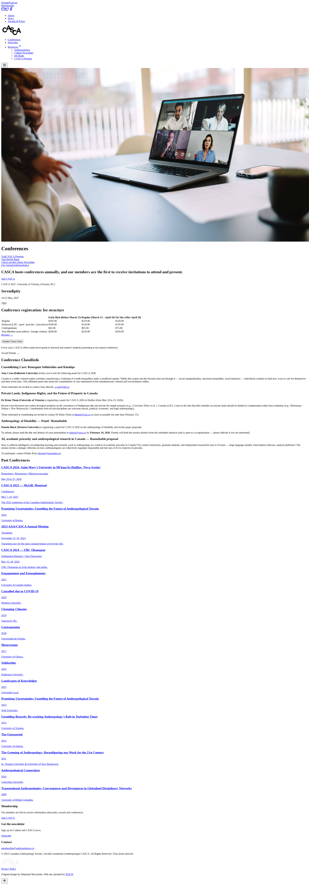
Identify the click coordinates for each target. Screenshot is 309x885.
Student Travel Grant (12, 341)
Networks (13, 42)
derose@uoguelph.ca (49, 453)
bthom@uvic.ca (83, 414)
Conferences (14, 39)
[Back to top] (4, 881)
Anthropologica (22, 50)
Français (13, 2)
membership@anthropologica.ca (17, 848)
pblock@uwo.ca (77, 432)
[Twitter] (7, 10)
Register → (7, 335)
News (11, 18)
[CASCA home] (11, 34)
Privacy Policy (8, 868)
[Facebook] (11, 10)
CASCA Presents (23, 58)
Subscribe (6, 835)
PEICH (69, 874)
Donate (5, 2)
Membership (7, 5)
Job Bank (19, 55)
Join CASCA (8, 278)
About (11, 15)
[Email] (3, 10)
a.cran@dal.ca (62, 387)
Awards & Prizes (16, 21)
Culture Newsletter (23, 52)
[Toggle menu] (4, 65)
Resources (13, 47)
